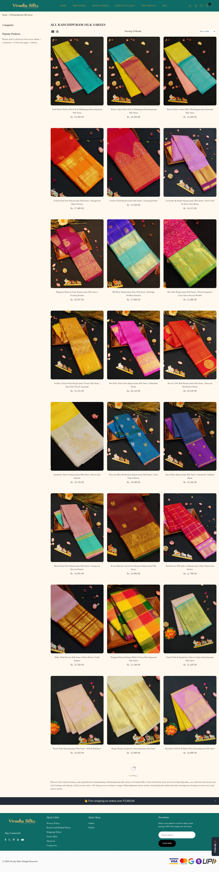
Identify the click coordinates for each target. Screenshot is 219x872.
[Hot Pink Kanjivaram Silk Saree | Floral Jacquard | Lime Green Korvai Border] (190, 253)
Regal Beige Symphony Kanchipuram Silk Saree (133, 748)
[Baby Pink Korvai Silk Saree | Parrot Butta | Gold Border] (77, 619)
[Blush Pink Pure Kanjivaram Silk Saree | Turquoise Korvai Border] (77, 527)
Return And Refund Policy (59, 827)
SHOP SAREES (79, 6)
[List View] (57, 31)
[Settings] (196, 6)
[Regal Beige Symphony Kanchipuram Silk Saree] (133, 710)
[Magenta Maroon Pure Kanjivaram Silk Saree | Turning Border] (77, 253)
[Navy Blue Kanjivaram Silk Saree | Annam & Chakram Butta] (190, 436)
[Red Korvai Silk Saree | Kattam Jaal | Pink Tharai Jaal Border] (190, 527)
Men (164, 6)
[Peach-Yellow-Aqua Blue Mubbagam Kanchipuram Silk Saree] (190, 71)
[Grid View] (53, 31)
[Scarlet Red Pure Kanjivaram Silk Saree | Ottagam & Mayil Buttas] (77, 162)
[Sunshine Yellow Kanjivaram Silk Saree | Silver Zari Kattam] (77, 436)
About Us (51, 841)
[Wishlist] (201, 6)
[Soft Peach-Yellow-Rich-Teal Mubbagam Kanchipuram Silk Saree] (77, 71)
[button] (207, 6)
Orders (91, 823)
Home (63, 6)
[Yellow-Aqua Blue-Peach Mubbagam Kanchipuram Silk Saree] (133, 71)
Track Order (52, 836)
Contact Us (52, 845)
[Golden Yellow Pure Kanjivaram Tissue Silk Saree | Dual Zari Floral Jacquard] (77, 345)
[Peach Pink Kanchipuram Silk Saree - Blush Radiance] (77, 710)
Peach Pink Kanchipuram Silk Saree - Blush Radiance (77, 748)
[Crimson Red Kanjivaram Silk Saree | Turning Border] (133, 162)
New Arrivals (148, 6)
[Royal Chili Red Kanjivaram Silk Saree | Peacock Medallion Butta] (190, 345)
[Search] (190, 6)
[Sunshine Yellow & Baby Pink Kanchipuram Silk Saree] (190, 710)
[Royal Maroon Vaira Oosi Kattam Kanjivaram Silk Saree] (133, 527)
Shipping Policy (54, 832)
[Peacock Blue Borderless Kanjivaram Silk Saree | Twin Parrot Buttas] (133, 436)
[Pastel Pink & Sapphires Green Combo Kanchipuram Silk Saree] (190, 619)
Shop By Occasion (125, 6)
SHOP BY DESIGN (100, 6)
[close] (215, 801)
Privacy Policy (53, 823)
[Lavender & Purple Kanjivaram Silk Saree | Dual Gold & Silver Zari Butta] (190, 162)
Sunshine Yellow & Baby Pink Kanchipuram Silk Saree (190, 748)
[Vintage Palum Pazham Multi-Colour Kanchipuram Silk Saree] (133, 619)
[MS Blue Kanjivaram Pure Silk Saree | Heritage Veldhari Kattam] (133, 253)
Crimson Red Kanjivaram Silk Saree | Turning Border (134, 200)
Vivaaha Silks (139, 782)
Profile (91, 827)
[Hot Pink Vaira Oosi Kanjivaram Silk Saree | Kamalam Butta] (133, 345)
